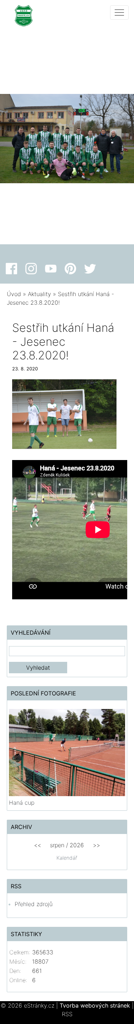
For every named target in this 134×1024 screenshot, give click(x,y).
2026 (77, 845)
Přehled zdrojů (34, 904)
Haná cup (21, 802)
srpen (57, 845)
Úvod (14, 294)
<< (37, 845)
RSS (67, 1014)
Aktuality (39, 294)
